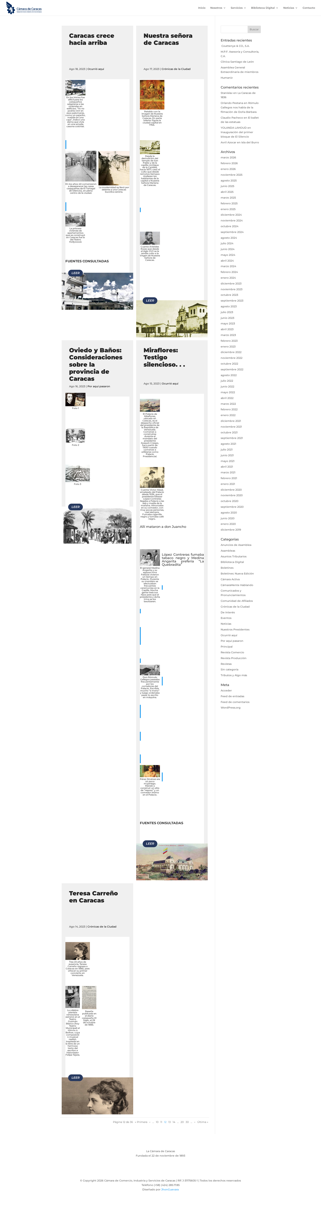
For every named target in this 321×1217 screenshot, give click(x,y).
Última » (202, 1122)
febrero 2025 (229, 203)
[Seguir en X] (153, 1171)
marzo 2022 (228, 403)
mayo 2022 (228, 392)
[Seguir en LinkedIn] (175, 1171)
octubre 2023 (229, 295)
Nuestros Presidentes (235, 629)
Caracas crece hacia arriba (91, 39)
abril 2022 (227, 398)
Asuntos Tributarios (234, 556)
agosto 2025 (229, 180)
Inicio (201, 8)
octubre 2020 (229, 501)
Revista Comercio (232, 652)
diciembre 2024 (231, 214)
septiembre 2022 (232, 369)
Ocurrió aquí (95, 69)
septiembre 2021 (232, 438)
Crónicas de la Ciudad (176, 69)
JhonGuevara (170, 1189)
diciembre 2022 (231, 352)
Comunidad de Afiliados (237, 601)
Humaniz (227, 77)
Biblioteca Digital (263, 8)
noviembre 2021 (231, 426)
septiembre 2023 (232, 300)
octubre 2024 (229, 226)
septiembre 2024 (232, 232)
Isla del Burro (250, 142)
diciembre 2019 (231, 529)
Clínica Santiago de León (237, 61)
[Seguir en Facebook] (146, 1171)
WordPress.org (231, 707)
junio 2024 (227, 249)
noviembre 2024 (232, 220)
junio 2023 (227, 318)
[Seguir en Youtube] (168, 1171)
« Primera (141, 1122)
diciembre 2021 (231, 421)
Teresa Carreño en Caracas (93, 897)
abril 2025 (227, 192)
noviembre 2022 (231, 358)
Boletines (227, 567)
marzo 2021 (228, 472)
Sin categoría (229, 669)
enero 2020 (228, 524)
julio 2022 (227, 380)
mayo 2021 (227, 461)
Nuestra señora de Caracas (168, 39)
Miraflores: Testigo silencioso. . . (164, 357)
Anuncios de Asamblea (236, 545)
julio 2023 (227, 312)
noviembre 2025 (231, 174)
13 (169, 1122)
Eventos (226, 618)
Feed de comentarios (235, 702)
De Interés (228, 612)
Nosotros (216, 8)
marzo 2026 (228, 157)
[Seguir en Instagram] (160, 1171)
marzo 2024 (228, 266)
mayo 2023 (228, 323)
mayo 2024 (228, 255)
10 (157, 1122)
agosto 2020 (229, 512)
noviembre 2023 (231, 289)
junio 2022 (227, 386)
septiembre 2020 (232, 506)
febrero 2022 (229, 409)
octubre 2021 (229, 432)
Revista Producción (234, 658)
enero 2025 (228, 209)
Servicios (237, 8)
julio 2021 (227, 449)
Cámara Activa (230, 579)
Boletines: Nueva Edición (237, 573)
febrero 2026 (229, 163)
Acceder (226, 690)
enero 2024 (228, 277)
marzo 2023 (228, 335)
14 (174, 1122)
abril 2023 (227, 329)
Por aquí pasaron (98, 386)
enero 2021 (228, 484)
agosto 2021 (228, 443)
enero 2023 (228, 346)
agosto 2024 (229, 237)
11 (161, 1122)
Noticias (288, 8)
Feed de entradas (232, 696)
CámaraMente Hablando (237, 585)
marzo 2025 (228, 197)
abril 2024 (227, 260)
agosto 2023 (229, 306)
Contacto (309, 8)
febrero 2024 (229, 272)
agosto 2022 (229, 375)
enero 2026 (228, 169)
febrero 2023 (229, 340)
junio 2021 (227, 455)
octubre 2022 (229, 363)
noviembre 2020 (232, 495)
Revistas (226, 664)
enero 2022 (228, 415)
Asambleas (228, 550)
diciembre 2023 (231, 283)
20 (182, 1122)
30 (187, 1122)
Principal (227, 646)
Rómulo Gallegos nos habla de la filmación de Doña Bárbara (240, 107)
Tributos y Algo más (234, 675)
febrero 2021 (229, 478)
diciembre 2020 (231, 489)
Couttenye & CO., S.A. (235, 46)
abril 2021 (227, 466)
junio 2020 (227, 518)
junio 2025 (227, 186)
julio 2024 (227, 243)
